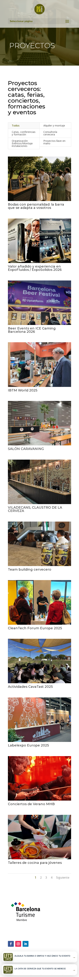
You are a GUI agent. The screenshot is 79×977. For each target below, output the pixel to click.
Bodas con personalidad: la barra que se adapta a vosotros (36, 206)
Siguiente (62, 877)
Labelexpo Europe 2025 (28, 745)
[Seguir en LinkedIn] (25, 944)
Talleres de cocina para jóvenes (35, 863)
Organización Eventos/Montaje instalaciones (22, 143)
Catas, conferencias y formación (23, 133)
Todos (15, 125)
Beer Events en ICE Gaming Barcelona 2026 (32, 330)
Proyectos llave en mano (54, 142)
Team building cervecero (29, 570)
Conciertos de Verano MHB (31, 804)
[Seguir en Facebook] (11, 944)
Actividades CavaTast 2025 (30, 687)
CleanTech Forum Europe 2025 (35, 628)
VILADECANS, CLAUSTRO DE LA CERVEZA (35, 509)
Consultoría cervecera (50, 133)
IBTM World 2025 (22, 390)
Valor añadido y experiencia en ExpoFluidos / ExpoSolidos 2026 (35, 268)
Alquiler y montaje (54, 125)
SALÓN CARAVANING (26, 449)
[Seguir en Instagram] (18, 944)
